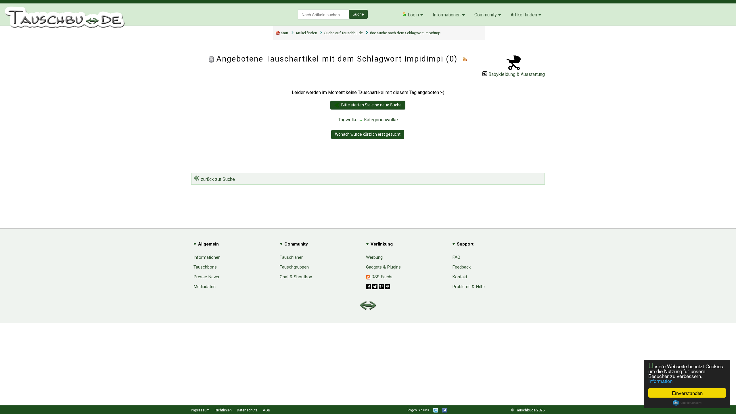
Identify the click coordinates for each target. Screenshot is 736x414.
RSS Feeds (381, 276)
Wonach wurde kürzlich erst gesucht (367, 134)
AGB (266, 410)
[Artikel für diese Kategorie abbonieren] (465, 59)
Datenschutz (247, 410)
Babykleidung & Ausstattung (516, 74)
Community (485, 15)
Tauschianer (291, 257)
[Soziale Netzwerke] (378, 287)
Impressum (200, 410)
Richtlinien (223, 410)
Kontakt (459, 276)
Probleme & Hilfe (468, 286)
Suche (358, 14)
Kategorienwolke (381, 119)
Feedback (461, 267)
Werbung (374, 257)
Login (413, 15)
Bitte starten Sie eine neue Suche (371, 105)
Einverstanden (687, 392)
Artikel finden (524, 15)
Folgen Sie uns (418, 410)
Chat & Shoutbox (296, 276)
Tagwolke (348, 119)
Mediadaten (204, 286)
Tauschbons (205, 267)
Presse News (206, 276)
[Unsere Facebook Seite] (444, 411)
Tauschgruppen (294, 267)
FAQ (456, 257)
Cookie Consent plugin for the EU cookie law (687, 403)
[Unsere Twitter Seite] (435, 411)
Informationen (447, 15)
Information (660, 380)
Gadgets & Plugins (383, 267)
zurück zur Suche (217, 179)
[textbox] (323, 14)
